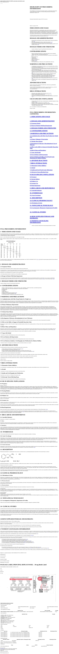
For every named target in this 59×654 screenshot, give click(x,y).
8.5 (51, 103)
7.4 (32, 96)
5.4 (32, 72)
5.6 (53, 76)
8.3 (15, 293)
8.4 (48, 102)
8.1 (15, 292)
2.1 (34, 41)
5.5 (51, 74)
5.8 (32, 78)
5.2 (40, 69)
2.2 (38, 44)
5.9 (35, 80)
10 (54, 329)
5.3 (55, 70)
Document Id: (2, 648)
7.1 (50, 93)
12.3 (53, 278)
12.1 (37, 259)
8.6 (41, 105)
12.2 (39, 259)
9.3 (33, 351)
